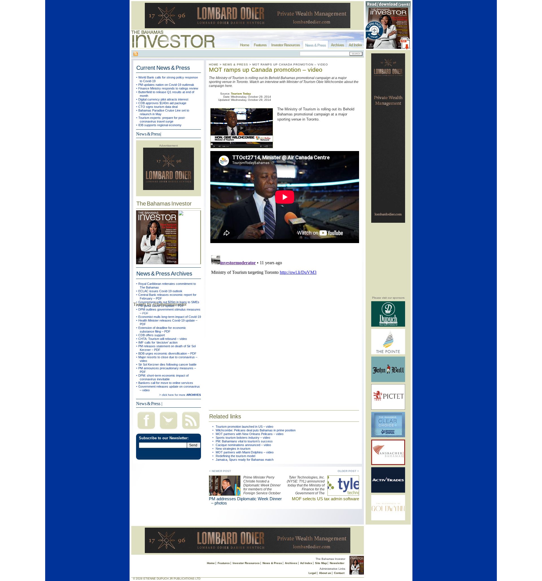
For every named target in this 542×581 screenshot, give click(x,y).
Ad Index (355, 45)
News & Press (315, 45)
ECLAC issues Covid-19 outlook (160, 291)
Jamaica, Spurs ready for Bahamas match (245, 459)
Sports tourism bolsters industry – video (243, 437)
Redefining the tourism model (235, 456)
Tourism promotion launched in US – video (244, 426)
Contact (339, 573)
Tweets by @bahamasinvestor (160, 304)
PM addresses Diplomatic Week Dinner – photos (245, 500)
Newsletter (337, 563)
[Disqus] (284, 323)
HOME (213, 64)
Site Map (321, 563)
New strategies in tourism (233, 448)
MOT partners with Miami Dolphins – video (245, 452)
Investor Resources (285, 45)
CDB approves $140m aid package (162, 103)
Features (260, 45)
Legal (312, 573)
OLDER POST (347, 471)
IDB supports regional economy (160, 125)
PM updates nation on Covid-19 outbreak (166, 84)
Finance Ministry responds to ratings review (168, 88)
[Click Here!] (388, 325)
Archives (337, 45)
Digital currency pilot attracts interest (163, 99)
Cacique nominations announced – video (243, 445)
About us (325, 573)
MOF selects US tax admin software (325, 498)
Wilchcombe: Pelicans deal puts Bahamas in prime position (256, 430)
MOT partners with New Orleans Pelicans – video (249, 434)
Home (244, 45)
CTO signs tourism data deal (158, 106)
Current (163, 68)
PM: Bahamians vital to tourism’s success (244, 441)
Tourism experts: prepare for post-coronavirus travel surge (161, 119)
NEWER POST (221, 471)
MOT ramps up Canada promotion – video (265, 69)
